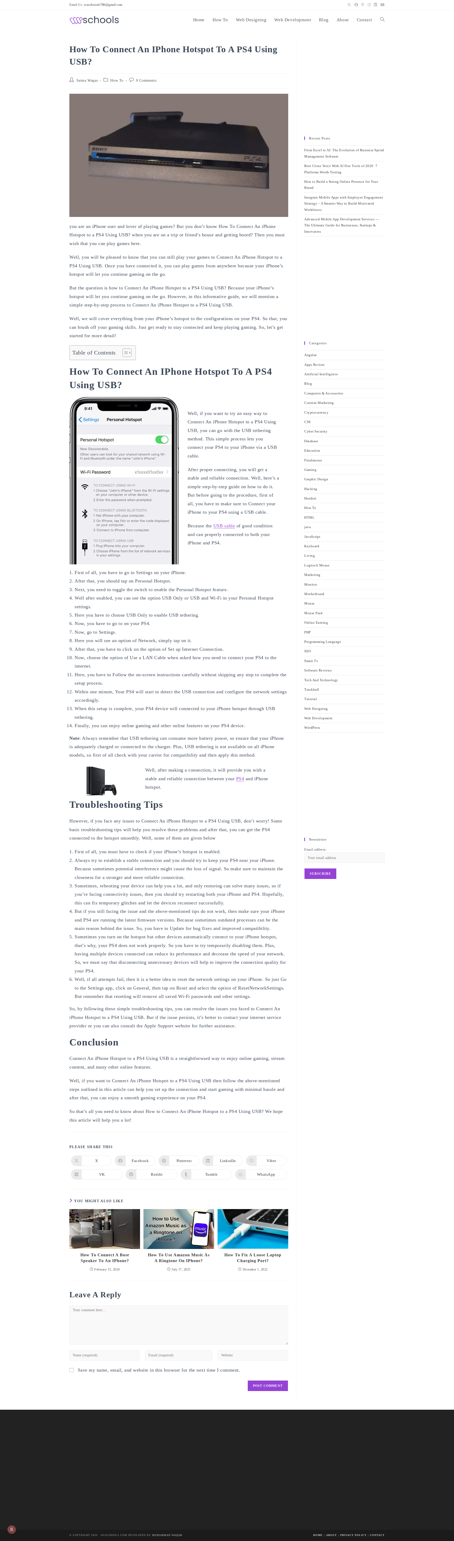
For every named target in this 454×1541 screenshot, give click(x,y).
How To (116, 80)
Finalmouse (313, 460)
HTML (309, 517)
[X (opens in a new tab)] (349, 5)
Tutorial (310, 699)
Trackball (311, 689)
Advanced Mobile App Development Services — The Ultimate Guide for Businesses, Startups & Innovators (341, 225)
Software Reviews (318, 670)
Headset (310, 498)
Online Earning (316, 622)
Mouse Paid (313, 613)
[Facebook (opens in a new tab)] (356, 5)
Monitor (310, 584)
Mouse (309, 603)
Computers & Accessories (323, 393)
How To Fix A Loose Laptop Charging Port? (252, 1258)
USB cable (224, 525)
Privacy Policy (353, 1535)
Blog (308, 384)
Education (312, 450)
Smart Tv (311, 661)
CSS (307, 422)
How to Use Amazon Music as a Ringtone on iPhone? (179, 1258)
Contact (377, 1535)
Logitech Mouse (316, 565)
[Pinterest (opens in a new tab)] (363, 5)
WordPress (312, 728)
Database (311, 441)
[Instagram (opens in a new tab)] (369, 5)
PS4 (240, 778)
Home (318, 1535)
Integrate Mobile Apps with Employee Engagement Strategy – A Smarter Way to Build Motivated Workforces (343, 203)
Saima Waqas (87, 80)
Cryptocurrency (316, 412)
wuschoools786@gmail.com (103, 5)
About (331, 1535)
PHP (307, 632)
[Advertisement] (344, 87)
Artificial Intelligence (321, 374)
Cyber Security (315, 431)
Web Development (318, 718)
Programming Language (322, 642)
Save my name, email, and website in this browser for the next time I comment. (159, 1370)
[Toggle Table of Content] (124, 352)
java (307, 527)
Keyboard (311, 546)
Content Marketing (319, 403)
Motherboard (314, 594)
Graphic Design (316, 479)
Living (309, 556)
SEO (307, 651)
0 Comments (146, 80)
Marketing (312, 575)
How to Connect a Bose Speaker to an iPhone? (104, 1258)
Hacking (310, 489)
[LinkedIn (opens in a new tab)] (375, 5)
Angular (310, 355)
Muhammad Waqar (167, 1535)
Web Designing (316, 709)
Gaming (310, 470)
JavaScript (312, 537)
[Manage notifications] (11, 1529)
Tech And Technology (321, 680)
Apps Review (314, 365)
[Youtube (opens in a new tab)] (382, 5)
